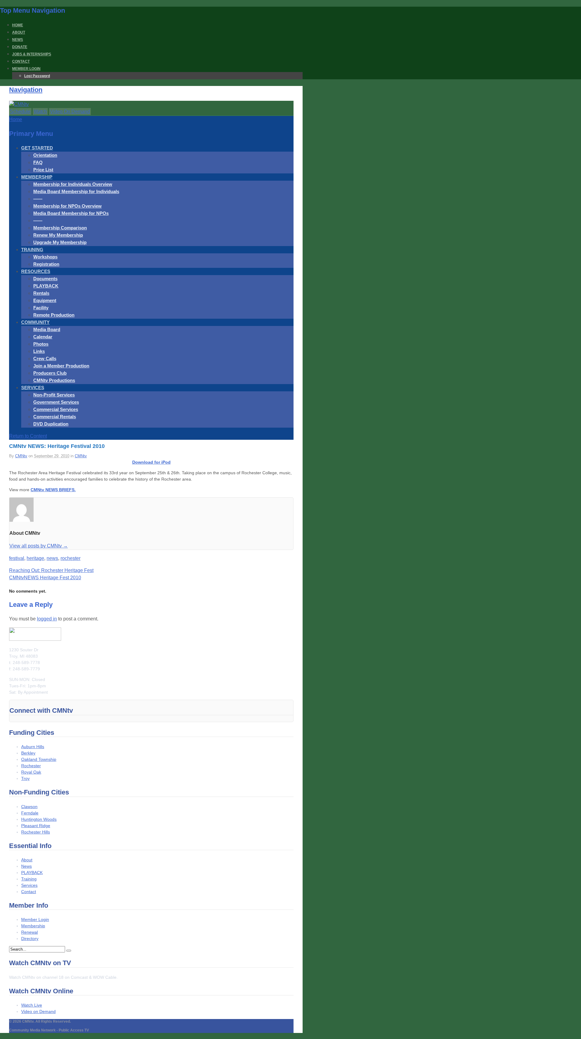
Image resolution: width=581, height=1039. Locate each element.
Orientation (45, 155)
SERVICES (32, 387)
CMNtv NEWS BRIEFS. (53, 489)
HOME (17, 25)
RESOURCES (35, 271)
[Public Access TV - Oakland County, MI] (19, 104)
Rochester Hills (35, 832)
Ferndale (29, 812)
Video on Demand (38, 1011)
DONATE (19, 47)
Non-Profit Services (54, 394)
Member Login (35, 919)
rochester (70, 558)
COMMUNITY (35, 322)
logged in (47, 618)
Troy (25, 778)
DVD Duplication (50, 423)
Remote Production (53, 314)
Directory (29, 938)
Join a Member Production (61, 365)
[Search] (68, 951)
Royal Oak (31, 772)
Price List (43, 169)
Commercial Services (55, 409)
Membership (33, 925)
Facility (40, 307)
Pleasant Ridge (35, 825)
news (52, 558)
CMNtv (21, 456)
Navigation (25, 90)
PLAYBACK (45, 285)
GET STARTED (37, 147)
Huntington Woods (39, 819)
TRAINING (32, 249)
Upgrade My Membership (60, 242)
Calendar (42, 336)
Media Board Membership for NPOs (71, 213)
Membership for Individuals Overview (72, 184)
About (26, 859)
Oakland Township (38, 759)
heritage (35, 558)
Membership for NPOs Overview (67, 206)
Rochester (31, 765)
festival (16, 558)
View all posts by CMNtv (38, 545)
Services (29, 885)
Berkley (28, 753)
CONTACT (21, 61)
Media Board (46, 329)
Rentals (41, 293)
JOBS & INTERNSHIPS (31, 54)
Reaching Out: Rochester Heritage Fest (51, 570)
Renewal (29, 932)
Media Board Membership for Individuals (76, 191)
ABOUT (18, 32)
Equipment (44, 300)
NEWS (17, 40)
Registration (46, 264)
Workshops (45, 256)
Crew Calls (44, 358)
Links (39, 351)
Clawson (29, 806)
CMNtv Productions (54, 380)
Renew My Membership (58, 235)
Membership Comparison (60, 227)
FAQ (38, 162)
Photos (40, 344)
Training (29, 878)
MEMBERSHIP (36, 176)
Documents (45, 278)
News (26, 866)
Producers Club (50, 373)
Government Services (56, 402)
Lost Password (37, 76)
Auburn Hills (32, 746)
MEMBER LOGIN (26, 69)
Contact (28, 891)
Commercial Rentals (54, 416)
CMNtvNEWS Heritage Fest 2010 (45, 577)
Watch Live (31, 1005)
